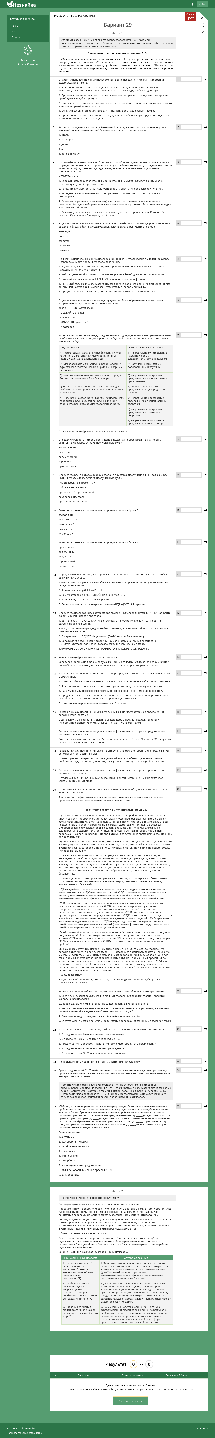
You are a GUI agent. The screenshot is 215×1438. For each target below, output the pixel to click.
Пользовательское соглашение (25, 1432)
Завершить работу (130, 1401)
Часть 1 (15, 25)
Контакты (202, 1428)
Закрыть (203, 28)
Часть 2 (15, 31)
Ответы (16, 37)
